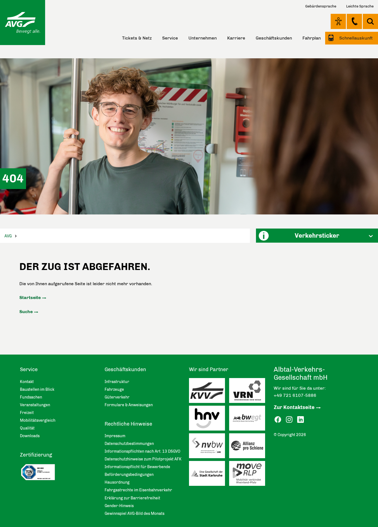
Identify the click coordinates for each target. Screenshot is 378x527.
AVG (8, 236)
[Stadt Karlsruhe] (209, 475)
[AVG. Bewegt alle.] (22, 22)
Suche (26, 311)
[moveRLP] (249, 475)
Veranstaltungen (35, 405)
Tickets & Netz (137, 38)
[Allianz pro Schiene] (249, 447)
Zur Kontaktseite (294, 407)
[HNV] (209, 419)
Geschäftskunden (274, 38)
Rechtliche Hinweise (128, 424)
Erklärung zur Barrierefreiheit (132, 498)
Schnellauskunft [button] (355, 38)
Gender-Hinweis (119, 506)
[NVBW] (209, 447)
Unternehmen (202, 38)
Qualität (27, 428)
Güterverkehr (117, 397)
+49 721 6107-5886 (295, 395)
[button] (317, 236)
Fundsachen (31, 397)
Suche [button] (370, 21)
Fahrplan (311, 38)
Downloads (30, 436)
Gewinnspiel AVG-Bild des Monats (134, 513)
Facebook (278, 419)
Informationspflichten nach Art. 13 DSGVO (142, 451)
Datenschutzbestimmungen (129, 443)
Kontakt (354, 21)
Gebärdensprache (320, 6)
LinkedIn (300, 419)
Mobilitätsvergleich (37, 420)
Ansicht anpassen (338, 21)
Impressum (115, 436)
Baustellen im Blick (37, 389)
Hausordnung (117, 482)
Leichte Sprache (360, 6)
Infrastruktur (117, 381)
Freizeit (27, 412)
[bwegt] (249, 419)
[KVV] (209, 392)
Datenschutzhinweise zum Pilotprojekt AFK (143, 459)
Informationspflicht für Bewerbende (137, 467)
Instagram (289, 419)
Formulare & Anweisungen (129, 405)
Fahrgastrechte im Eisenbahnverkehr (138, 490)
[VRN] (249, 392)
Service (170, 38)
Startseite (30, 297)
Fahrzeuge (114, 389)
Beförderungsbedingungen (129, 474)
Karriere (236, 38)
